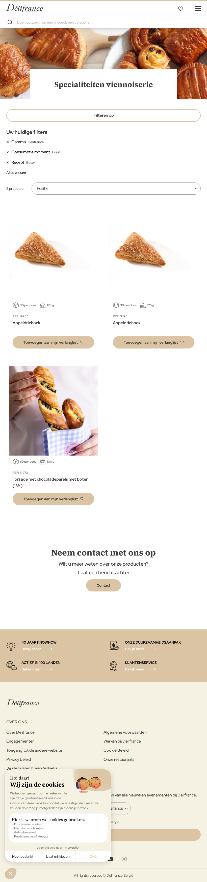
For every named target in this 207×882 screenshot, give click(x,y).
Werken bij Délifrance (122, 741)
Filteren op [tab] (103, 115)
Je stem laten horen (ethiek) (31, 768)
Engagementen (20, 741)
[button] (53, 342)
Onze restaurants (119, 759)
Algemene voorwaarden (125, 732)
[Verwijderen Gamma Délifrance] (8, 141)
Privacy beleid (18, 759)
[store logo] (24, 8)
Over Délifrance (20, 732)
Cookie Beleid (116, 750)
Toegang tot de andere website (34, 750)
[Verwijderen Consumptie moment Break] (8, 151)
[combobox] (103, 22)
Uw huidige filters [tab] (26, 132)
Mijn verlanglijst (180, 8)
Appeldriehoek (26, 322)
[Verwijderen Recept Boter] (8, 162)
